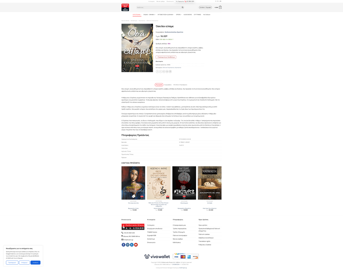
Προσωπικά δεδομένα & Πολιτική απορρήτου (209, 230)
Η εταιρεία (151, 1)
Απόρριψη (24, 262)
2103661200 (176, 264)
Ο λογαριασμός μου (179, 225)
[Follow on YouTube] (220, 1)
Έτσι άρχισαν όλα (133, 203)
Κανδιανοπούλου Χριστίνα (174, 32)
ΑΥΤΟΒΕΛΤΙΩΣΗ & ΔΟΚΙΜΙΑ (165, 14)
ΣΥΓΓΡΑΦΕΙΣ (197, 14)
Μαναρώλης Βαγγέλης (184, 208)
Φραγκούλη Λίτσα (133, 208)
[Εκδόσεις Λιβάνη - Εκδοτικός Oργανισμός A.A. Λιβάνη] (127, 7)
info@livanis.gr (128, 240)
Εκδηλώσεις (177, 242)
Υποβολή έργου (152, 232)
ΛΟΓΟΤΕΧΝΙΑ (136, 14)
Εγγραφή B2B (151, 235)
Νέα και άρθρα (160, 1)
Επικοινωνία (170, 1)
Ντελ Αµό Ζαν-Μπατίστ (210, 208)
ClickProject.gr (183, 268)
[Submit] (182, 7)
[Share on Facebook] (157, 71)
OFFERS (178, 14)
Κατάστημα (134, 20)
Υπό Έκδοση (206, 14)
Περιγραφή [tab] (159, 85)
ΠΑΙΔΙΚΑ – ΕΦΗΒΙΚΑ (148, 14)
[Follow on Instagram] (217, 1)
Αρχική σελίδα (125, 20)
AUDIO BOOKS (188, 14)
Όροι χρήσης (203, 225)
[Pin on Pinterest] (167, 71)
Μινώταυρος (184, 203)
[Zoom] (124, 70)
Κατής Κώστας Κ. (159, 208)
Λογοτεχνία (142, 20)
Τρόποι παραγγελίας (180, 229)
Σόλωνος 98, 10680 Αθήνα (131, 236)
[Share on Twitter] (160, 71)
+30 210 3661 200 (129, 233)
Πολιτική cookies (204, 234)
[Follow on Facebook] (215, 1)
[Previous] (121, 191)
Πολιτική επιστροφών (180, 235)
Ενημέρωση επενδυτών (154, 229)
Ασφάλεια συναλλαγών (206, 238)
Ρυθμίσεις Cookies (205, 245)
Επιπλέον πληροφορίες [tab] (180, 85)
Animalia (209, 203)
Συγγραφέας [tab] (168, 85)
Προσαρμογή (12, 262)
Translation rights (204, 241)
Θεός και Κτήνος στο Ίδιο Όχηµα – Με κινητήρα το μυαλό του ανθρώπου (159, 204)
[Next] (221, 191)
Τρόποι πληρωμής (179, 232)
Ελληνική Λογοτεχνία (152, 20)
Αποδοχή (35, 262)
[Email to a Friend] (163, 71)
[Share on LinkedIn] (170, 71)
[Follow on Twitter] (218, 1)
